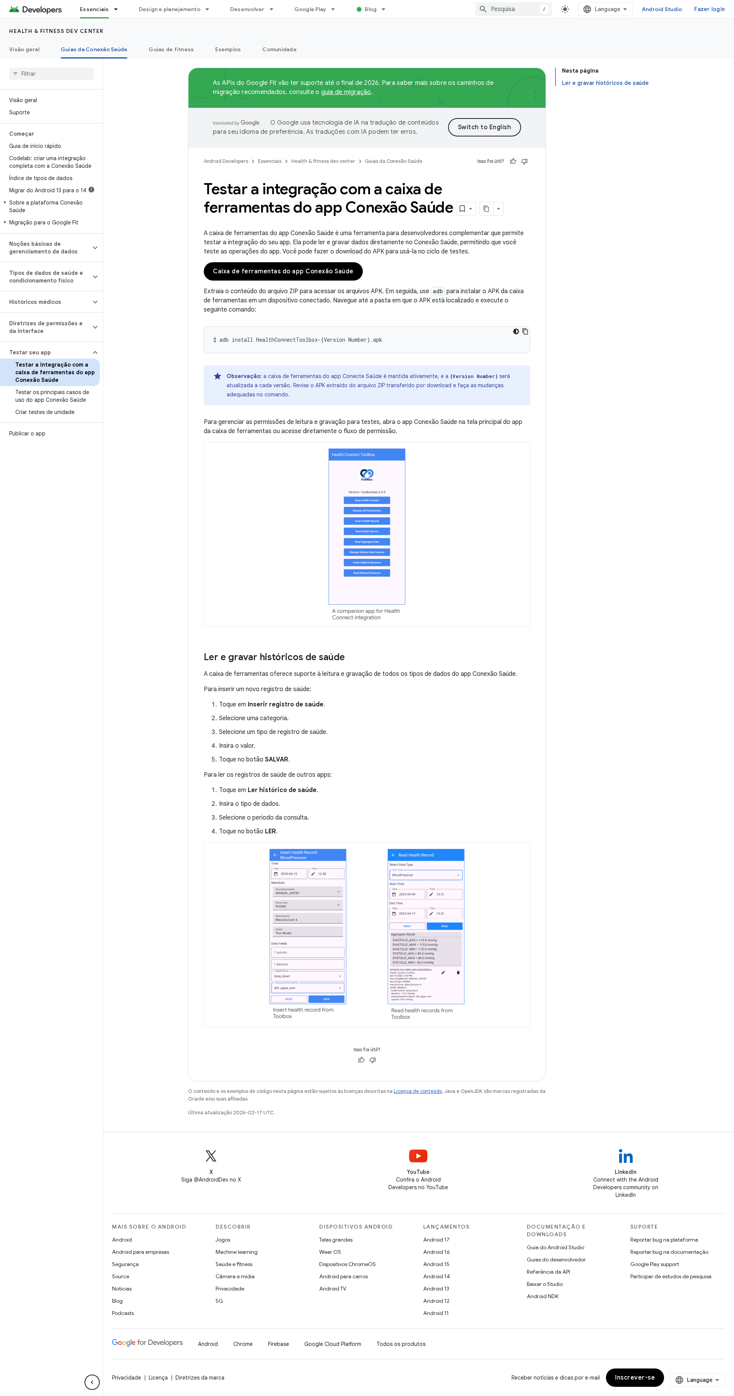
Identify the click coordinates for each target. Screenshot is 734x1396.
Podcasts (123, 1313)
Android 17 (436, 1239)
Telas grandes (335, 1239)
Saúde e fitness (234, 1264)
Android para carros (343, 1276)
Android (122, 1239)
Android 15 (436, 1264)
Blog (371, 9)
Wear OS (330, 1251)
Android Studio (662, 9)
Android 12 (436, 1300)
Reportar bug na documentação (669, 1251)
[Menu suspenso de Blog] (387, 9)
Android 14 (436, 1276)
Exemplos (228, 49)
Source (120, 1276)
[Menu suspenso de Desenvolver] (275, 9)
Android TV (332, 1288)
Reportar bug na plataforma (664, 1239)
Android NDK (543, 1296)
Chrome (243, 1344)
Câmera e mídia (235, 1276)
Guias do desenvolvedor (556, 1259)
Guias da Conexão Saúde (94, 49)
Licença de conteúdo (418, 1091)
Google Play (310, 9)
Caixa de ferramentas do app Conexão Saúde (283, 271)
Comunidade (279, 49)
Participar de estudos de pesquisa (670, 1276)
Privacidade (230, 1288)
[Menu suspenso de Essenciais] (119, 9)
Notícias (122, 1288)
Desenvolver (247, 9)
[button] (50, 206)
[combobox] (514, 9)
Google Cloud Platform (332, 1344)
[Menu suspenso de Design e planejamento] (210, 9)
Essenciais (94, 9)
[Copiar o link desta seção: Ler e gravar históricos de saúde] (352, 657)
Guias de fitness (171, 49)
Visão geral (24, 49)
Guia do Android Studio (555, 1247)
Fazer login (709, 9)
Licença (158, 1378)
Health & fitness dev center (56, 31)
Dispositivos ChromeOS (347, 1264)
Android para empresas (140, 1251)
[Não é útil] (524, 161)
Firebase (278, 1344)
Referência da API (548, 1271)
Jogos (223, 1239)
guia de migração (346, 92)
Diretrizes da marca (199, 1378)
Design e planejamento (169, 9)
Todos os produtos (401, 1344)
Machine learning (237, 1251)
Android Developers (226, 161)
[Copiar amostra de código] (525, 331)
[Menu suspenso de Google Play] (336, 9)
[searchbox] (51, 74)
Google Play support (654, 1264)
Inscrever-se (635, 1377)
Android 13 (436, 1288)
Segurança (125, 1264)
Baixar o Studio (545, 1284)
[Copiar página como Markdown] (487, 208)
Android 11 (436, 1313)
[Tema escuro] (516, 331)
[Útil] (513, 161)
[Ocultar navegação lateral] (92, 1382)
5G (219, 1300)
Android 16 (436, 1251)
